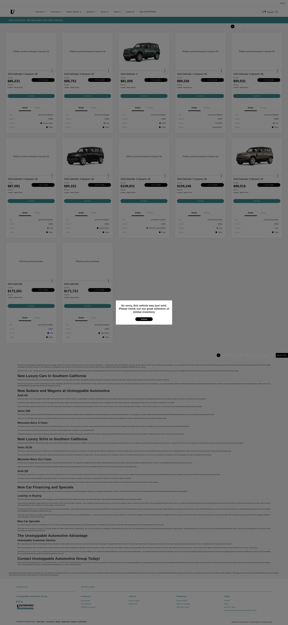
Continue (144, 319)
